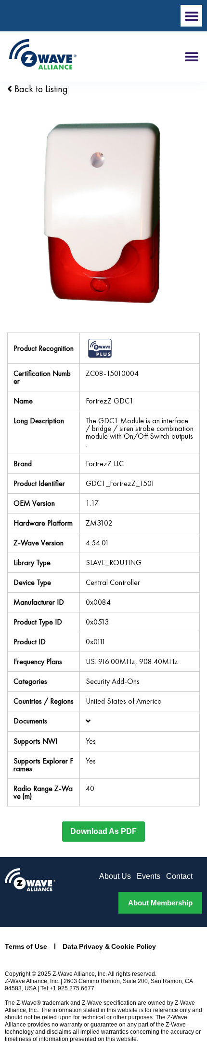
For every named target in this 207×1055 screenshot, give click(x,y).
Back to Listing (40, 89)
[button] (191, 16)
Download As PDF (103, 831)
